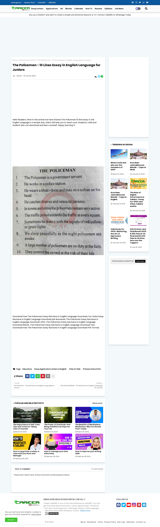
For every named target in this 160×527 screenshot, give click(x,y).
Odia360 (42, 2)
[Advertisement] (80, 36)
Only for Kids (74, 369)
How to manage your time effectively (56, 452)
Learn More (36, 514)
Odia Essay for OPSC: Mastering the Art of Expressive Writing (118, 233)
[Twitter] (32, 376)
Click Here (140, 261)
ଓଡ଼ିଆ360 (52, 2)
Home (15, 60)
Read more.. (85, 510)
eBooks (68, 8)
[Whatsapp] (37, 376)
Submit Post (29, 2)
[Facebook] (27, 376)
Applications (52, 8)
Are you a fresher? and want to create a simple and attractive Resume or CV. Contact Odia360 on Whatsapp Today (80, 15)
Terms (100, 522)
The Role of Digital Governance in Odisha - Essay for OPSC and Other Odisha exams (137, 199)
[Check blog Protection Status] (51, 514)
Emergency (16, 2)
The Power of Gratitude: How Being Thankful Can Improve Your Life (57, 427)
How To (89, 8)
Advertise (130, 522)
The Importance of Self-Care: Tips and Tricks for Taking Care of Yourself (26, 427)
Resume (98, 8)
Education (27, 369)
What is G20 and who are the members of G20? (118, 166)
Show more (97, 403)
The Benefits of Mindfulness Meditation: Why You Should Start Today (88, 427)
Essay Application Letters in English (50, 369)
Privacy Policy (110, 522)
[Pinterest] (42, 376)
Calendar (78, 8)
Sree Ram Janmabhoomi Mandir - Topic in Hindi (138, 166)
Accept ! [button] (11, 520)
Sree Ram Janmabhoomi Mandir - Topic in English (119, 196)
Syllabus (108, 8)
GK (61, 8)
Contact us (141, 522)
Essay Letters (37, 8)
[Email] (48, 376)
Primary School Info (27, 60)
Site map (121, 522)
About (83, 522)
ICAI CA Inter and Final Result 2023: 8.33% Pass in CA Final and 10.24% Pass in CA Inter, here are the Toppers (138, 236)
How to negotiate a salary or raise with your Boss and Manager (26, 453)
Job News (119, 8)
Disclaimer (91, 522)
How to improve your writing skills (88, 452)
